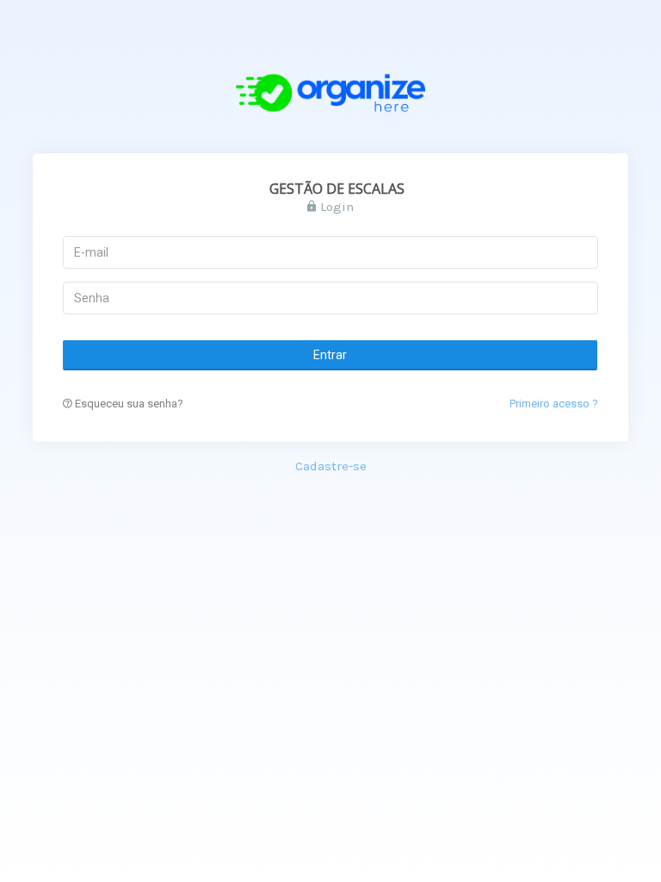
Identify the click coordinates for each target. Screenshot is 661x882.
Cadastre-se (331, 466)
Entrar (331, 355)
